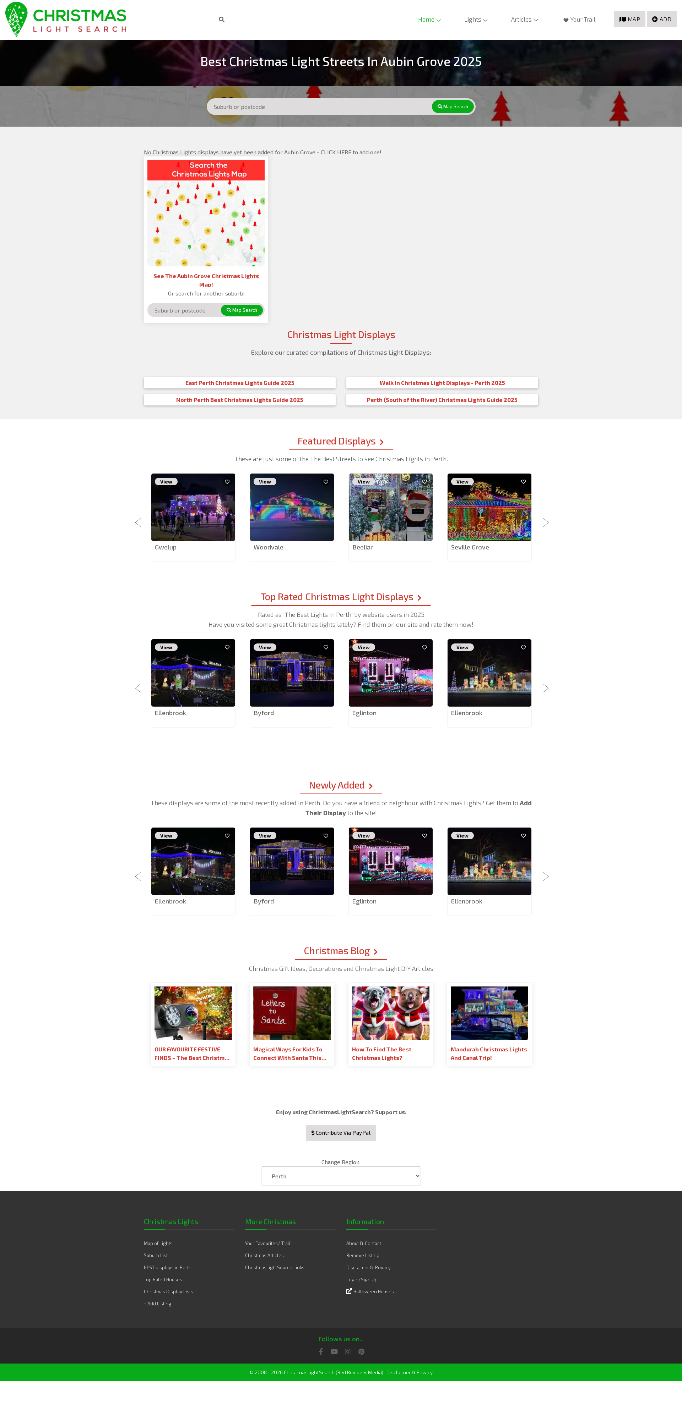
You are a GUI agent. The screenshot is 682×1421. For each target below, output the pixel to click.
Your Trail (582, 19)
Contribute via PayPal (342, 1132)
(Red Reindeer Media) (359, 1372)
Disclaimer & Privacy (368, 1267)
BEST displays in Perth (167, 1267)
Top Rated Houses (163, 1279)
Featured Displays (337, 440)
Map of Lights (158, 1243)
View (166, 482)
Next (543, 518)
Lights (472, 19)
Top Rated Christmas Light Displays (336, 596)
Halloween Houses (373, 1291)
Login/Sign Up (362, 1279)
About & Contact (363, 1243)
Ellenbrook (170, 713)
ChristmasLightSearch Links (274, 1267)
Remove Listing (362, 1255)
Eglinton (364, 713)
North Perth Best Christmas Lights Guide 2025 (239, 399)
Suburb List (156, 1255)
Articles (521, 19)
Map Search (455, 106)
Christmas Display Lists (168, 1291)
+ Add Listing (157, 1303)
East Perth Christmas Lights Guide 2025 (239, 382)
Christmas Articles (264, 1255)
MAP (634, 19)
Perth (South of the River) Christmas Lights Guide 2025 (442, 399)
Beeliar (362, 547)
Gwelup (166, 547)
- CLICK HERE (335, 152)
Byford (264, 713)
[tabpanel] (193, 518)
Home (426, 19)
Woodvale (268, 547)
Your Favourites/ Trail (267, 1243)
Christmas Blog (337, 950)
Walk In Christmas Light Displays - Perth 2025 (442, 382)
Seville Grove (470, 547)
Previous (138, 518)
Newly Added (337, 784)
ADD (666, 19)
